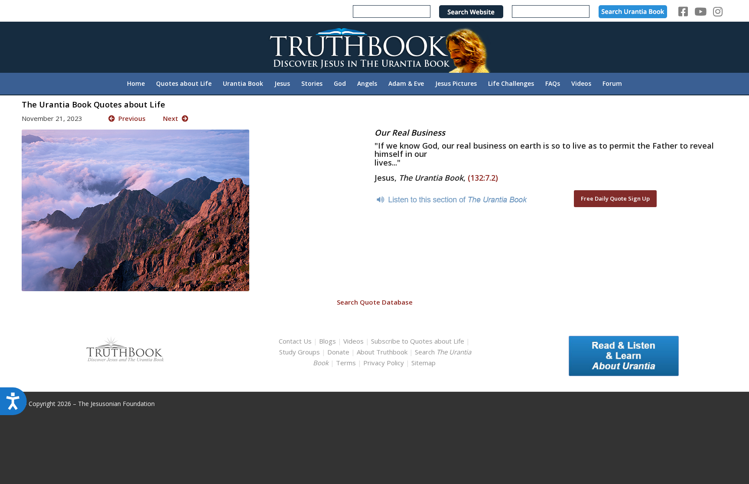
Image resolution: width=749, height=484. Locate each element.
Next (172, 118)
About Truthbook (382, 352)
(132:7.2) (483, 177)
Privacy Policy (383, 362)
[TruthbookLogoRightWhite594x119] (374, 47)
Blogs (327, 341)
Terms (346, 362)
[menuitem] (135, 83)
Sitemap (423, 362)
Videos (353, 341)
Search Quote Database (375, 302)
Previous (130, 118)
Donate (338, 352)
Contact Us (295, 341)
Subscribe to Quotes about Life (417, 341)
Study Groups (300, 352)
